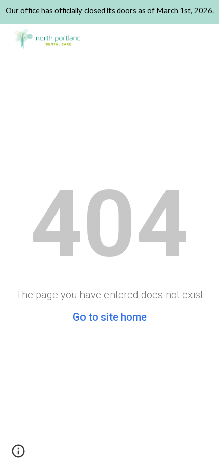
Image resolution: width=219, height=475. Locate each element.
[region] (109, 12)
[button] (18, 454)
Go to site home (110, 317)
